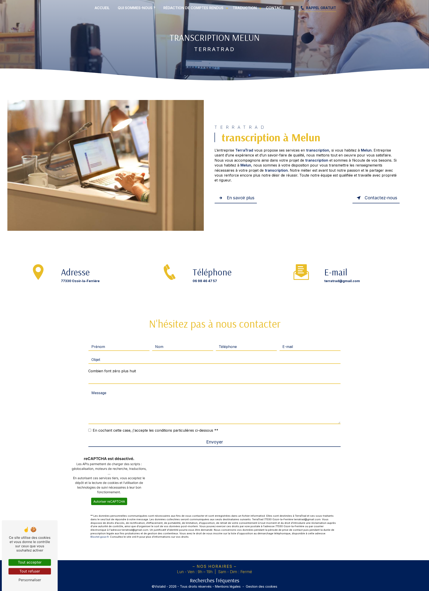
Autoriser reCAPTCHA (109, 501)
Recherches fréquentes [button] (214, 580)
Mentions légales (228, 586)
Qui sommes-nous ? (136, 8)
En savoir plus (240, 197)
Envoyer (214, 442)
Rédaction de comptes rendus (193, 8)
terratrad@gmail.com (342, 281)
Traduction (245, 8)
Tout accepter (30, 562)
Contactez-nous (381, 197)
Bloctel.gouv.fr (99, 536)
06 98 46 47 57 (205, 281)
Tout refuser (29, 571)
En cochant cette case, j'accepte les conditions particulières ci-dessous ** (155, 430)
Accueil (102, 8)
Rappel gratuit (321, 8)
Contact (275, 8)
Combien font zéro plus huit (112, 371)
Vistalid (160, 586)
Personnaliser (30, 580)
